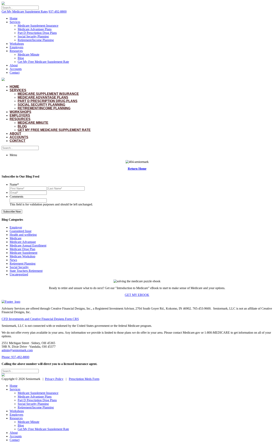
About (14, 65)
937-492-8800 (58, 11)
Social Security (19, 267)
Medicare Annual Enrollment (28, 245)
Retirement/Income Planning (36, 40)
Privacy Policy (54, 379)
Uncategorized (19, 274)
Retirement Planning (23, 263)
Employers (16, 47)
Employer (16, 227)
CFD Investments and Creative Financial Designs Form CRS (40, 319)
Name (14, 184)
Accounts (16, 69)
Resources (16, 51)
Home (13, 18)
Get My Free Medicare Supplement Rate (43, 61)
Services (15, 22)
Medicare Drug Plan (22, 249)
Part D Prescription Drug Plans (37, 33)
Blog (21, 58)
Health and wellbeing (23, 234)
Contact (14, 72)
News (13, 260)
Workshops (17, 43)
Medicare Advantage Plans (35, 29)
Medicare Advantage (23, 242)
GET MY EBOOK (137, 295)
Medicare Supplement (23, 252)
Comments (16, 196)
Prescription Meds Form (84, 379)
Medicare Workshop (22, 256)
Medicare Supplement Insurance (38, 25)
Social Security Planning (33, 36)
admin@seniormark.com (17, 350)
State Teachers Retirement (26, 270)
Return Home (137, 168)
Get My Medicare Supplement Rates (25, 11)
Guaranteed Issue (20, 231)
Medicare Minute (28, 54)
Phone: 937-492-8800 (15, 357)
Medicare (15, 238)
